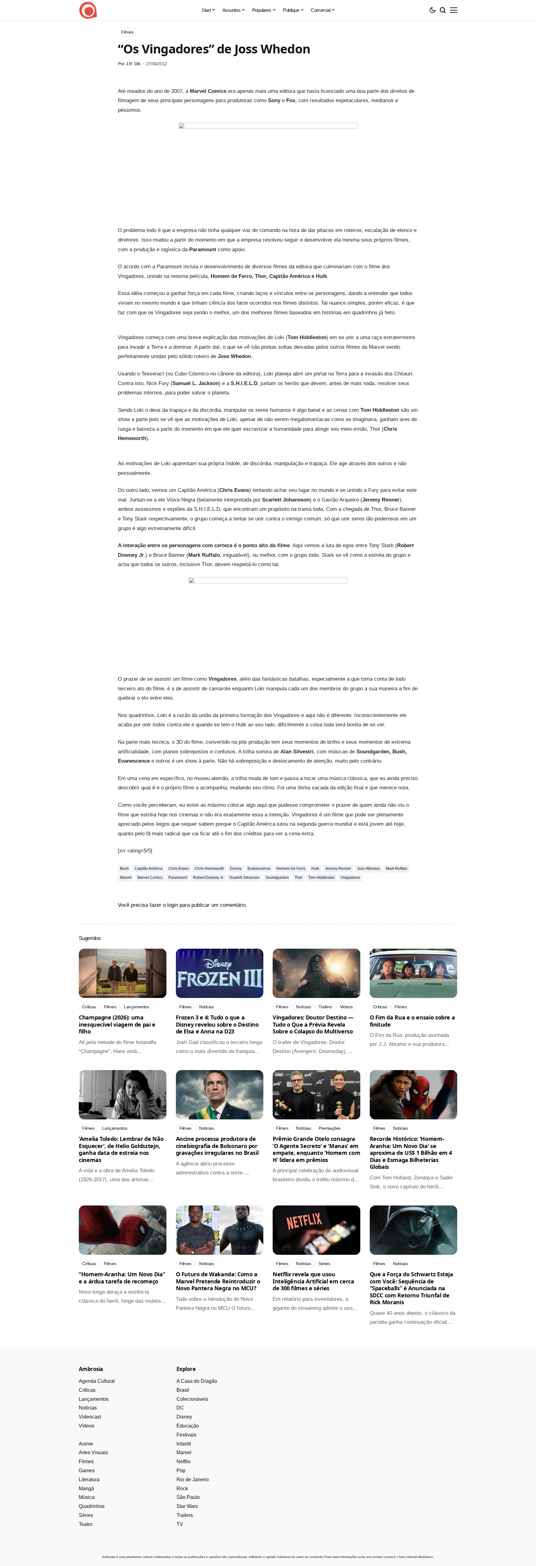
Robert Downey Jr (208, 877)
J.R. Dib (133, 63)
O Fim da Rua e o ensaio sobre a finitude (412, 1021)
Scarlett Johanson (244, 877)
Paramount (177, 877)
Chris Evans (178, 868)
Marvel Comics (150, 877)
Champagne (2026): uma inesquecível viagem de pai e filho (117, 1024)
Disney (236, 868)
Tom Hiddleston (321, 877)
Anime (86, 1443)
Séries (86, 1515)
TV (179, 1524)
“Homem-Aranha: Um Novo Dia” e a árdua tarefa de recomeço (122, 1277)
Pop (180, 1470)
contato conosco (384, 1557)
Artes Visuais (93, 1452)
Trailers (184, 1515)
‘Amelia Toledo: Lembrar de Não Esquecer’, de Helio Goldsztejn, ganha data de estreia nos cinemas (121, 1149)
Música (87, 1497)
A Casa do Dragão (196, 1381)
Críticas (87, 1390)
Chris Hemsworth (209, 868)
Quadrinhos (92, 1506)
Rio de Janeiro (192, 1479)
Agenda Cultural (97, 1381)
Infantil (183, 1443)
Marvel (126, 877)
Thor (298, 877)
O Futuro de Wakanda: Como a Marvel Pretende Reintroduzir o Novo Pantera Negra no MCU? (218, 1281)
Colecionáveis (192, 1399)
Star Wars (187, 1506)
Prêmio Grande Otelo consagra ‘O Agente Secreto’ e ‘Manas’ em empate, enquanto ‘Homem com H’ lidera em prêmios (316, 1149)
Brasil (182, 1390)
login (172, 905)
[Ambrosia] (88, 10)
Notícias (88, 1407)
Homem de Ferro (291, 868)
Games (87, 1470)
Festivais (186, 1434)
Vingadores (350, 877)
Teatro (85, 1524)
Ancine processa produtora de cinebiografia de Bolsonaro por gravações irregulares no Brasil (217, 1145)
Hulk (315, 868)
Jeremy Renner (338, 868)
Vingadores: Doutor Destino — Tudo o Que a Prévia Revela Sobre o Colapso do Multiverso (313, 1024)
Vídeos (86, 1425)
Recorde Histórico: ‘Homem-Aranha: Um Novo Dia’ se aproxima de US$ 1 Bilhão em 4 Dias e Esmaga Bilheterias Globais (411, 1152)
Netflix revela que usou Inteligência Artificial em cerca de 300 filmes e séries (313, 1281)
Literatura (89, 1479)
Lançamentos (94, 1399)
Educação (187, 1425)
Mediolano (425, 1557)
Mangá (86, 1488)
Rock (182, 1488)
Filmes (86, 1461)
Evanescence (259, 868)
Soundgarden (277, 877)
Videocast (90, 1416)
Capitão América (149, 868)
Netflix (183, 1461)
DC (180, 1407)
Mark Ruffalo (396, 868)
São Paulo (188, 1497)
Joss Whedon (368, 868)
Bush (124, 868)
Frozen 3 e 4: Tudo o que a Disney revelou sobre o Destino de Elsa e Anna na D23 (217, 1024)
